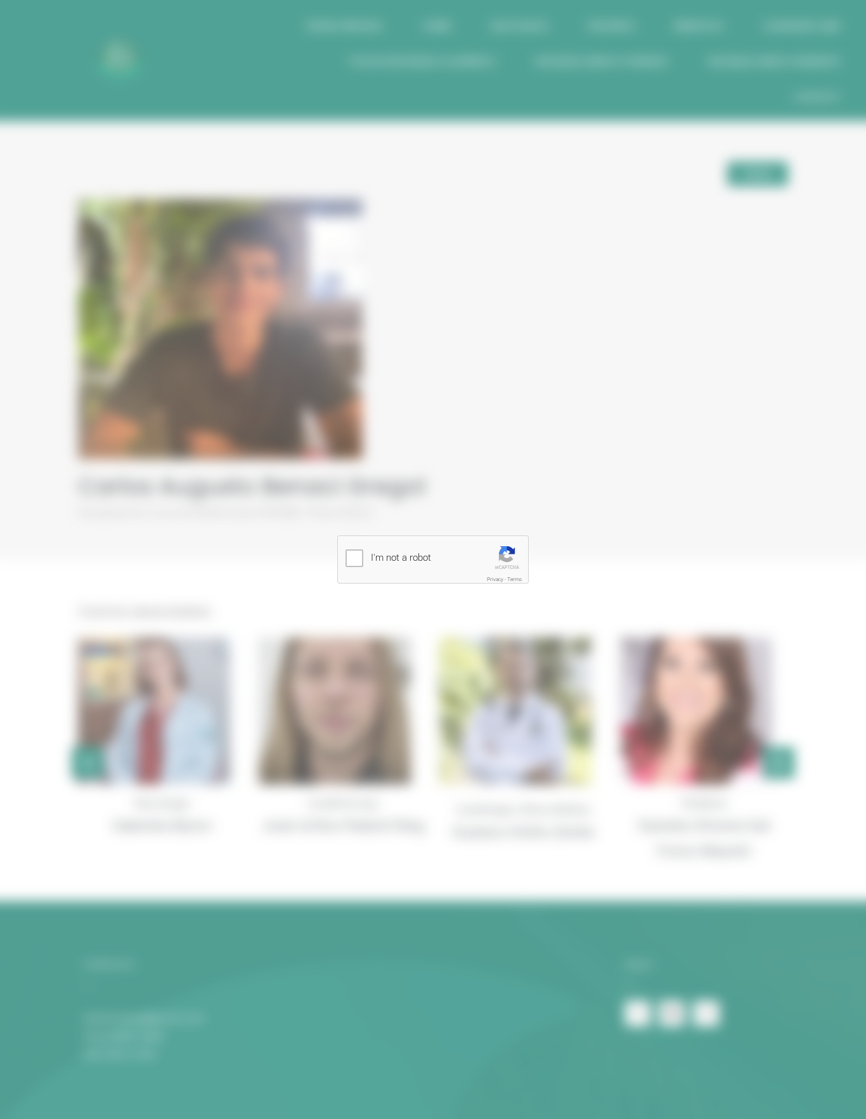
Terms (514, 579)
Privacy (495, 579)
